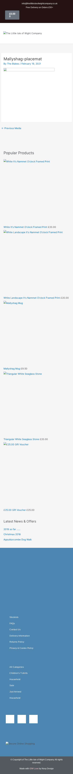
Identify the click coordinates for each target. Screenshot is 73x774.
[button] (65, 33)
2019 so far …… (12, 529)
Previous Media (11, 128)
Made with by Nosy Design (37, 768)
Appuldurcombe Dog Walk (18, 539)
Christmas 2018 (12, 534)
